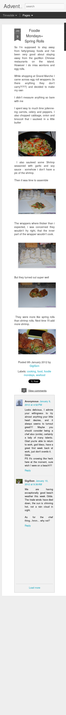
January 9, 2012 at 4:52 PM (38, 402)
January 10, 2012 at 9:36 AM (36, 482)
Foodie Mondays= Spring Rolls (34, 36)
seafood (40, 375)
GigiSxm (34, 366)
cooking (31, 371)
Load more (34, 587)
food (40, 371)
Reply (28, 470)
